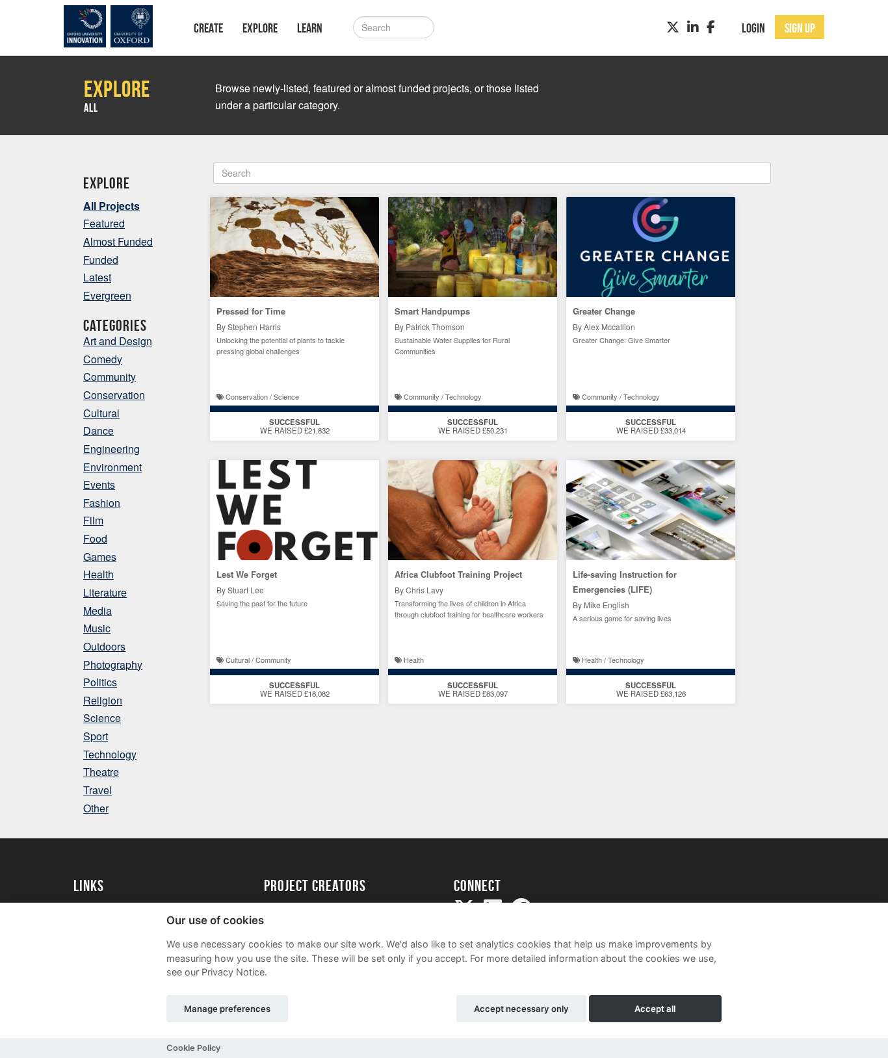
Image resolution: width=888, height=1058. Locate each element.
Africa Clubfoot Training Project (458, 574)
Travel (97, 789)
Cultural (101, 413)
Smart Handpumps (432, 311)
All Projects (111, 205)
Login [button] (753, 28)
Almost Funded (118, 241)
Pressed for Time (250, 311)
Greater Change (604, 311)
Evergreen (107, 295)
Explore (260, 28)
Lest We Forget (246, 574)
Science (102, 717)
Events (99, 484)
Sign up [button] (800, 28)
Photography (112, 664)
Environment (112, 466)
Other (96, 808)
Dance (98, 430)
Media (97, 610)
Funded (100, 259)
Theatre (101, 771)
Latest (97, 277)
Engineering (111, 448)
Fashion (101, 502)
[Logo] (117, 26)
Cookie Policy (193, 1048)
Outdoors (104, 646)
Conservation (114, 394)
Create (208, 28)
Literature (105, 592)
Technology (110, 754)
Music (97, 628)
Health (98, 574)
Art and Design (117, 340)
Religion (102, 700)
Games (99, 556)
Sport (95, 736)
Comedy (102, 359)
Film (93, 520)
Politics (100, 682)
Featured (104, 223)
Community (109, 376)
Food (95, 538)
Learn (309, 28)
